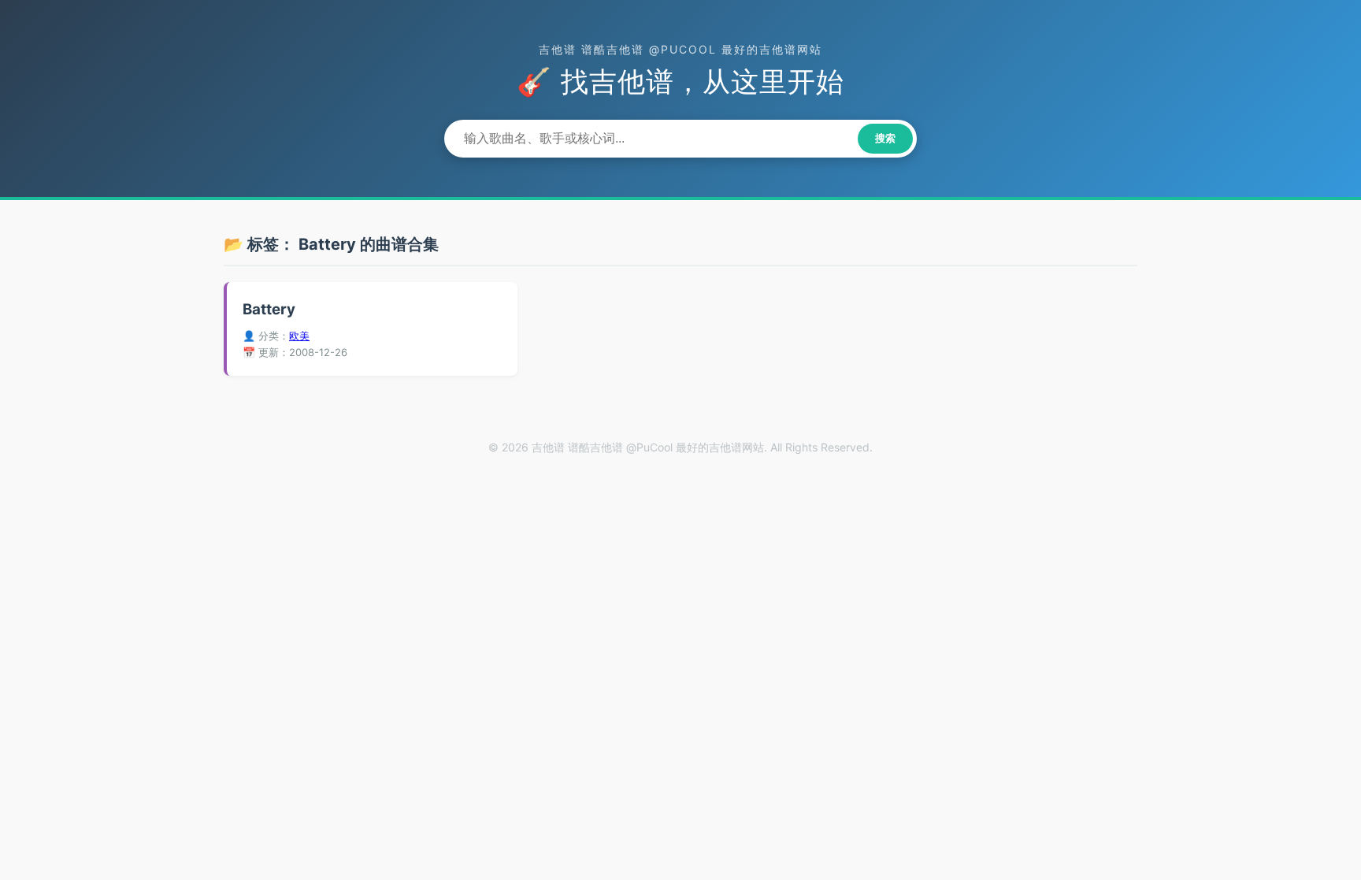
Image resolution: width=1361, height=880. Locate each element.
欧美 (299, 335)
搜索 (885, 138)
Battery (269, 309)
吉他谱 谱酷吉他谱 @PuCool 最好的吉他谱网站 (680, 49)
